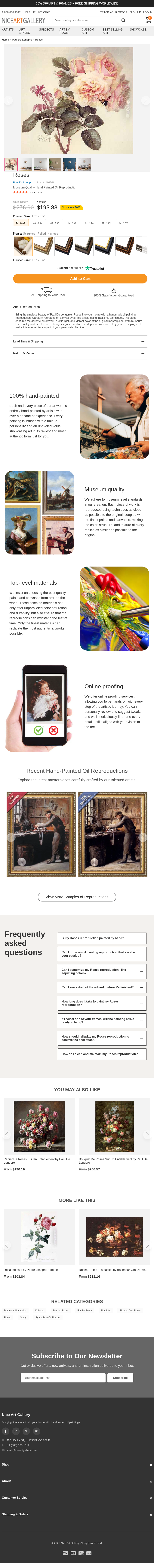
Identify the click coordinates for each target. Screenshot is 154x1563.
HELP (26, 12)
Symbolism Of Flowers (47, 1317)
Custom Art (88, 31)
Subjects (46, 29)
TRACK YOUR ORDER (113, 12)
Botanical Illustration (15, 1310)
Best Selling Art (113, 31)
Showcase (138, 29)
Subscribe (120, 1377)
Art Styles (24, 31)
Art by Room (65, 31)
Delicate (39, 1310)
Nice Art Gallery (27, 21)
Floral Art (106, 1310)
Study (23, 1317)
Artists (8, 29)
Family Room (84, 1310)
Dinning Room (60, 1310)
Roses (39, 39)
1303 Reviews (35, 192)
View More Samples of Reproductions (77, 897)
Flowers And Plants (130, 1310)
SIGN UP (135, 12)
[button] (8, 100)
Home (5, 39)
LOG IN (147, 12)
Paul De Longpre (22, 39)
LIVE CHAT (43, 12)
